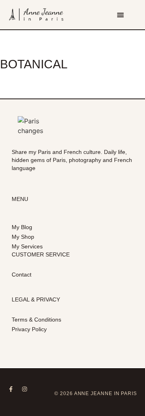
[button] (120, 14)
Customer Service (41, 254)
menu (20, 199)
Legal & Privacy (36, 299)
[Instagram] (24, 389)
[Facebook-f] (11, 389)
